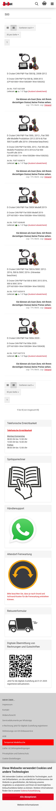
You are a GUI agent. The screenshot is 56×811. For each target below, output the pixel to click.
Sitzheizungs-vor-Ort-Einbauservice (17, 731)
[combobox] (26, 28)
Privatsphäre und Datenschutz (15, 753)
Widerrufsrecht (9, 715)
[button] (8, 28)
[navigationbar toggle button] (52, 4)
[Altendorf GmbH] (6, 4)
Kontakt (5, 710)
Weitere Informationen (28, 805)
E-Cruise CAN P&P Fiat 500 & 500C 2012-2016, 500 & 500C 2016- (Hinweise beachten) (26, 272)
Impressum (7, 704)
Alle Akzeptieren (28, 797)
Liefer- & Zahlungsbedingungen (16, 748)
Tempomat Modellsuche (14, 742)
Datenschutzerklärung (30, 791)
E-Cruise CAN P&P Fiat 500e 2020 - (23, 338)
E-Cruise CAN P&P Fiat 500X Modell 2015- (27, 207)
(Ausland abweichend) (37, 91)
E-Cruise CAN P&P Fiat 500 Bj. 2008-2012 (27, 73)
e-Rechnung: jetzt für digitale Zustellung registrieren (25, 726)
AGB (4, 736)
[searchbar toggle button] (36, 4)
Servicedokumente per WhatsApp (17, 720)
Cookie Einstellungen (11, 758)
